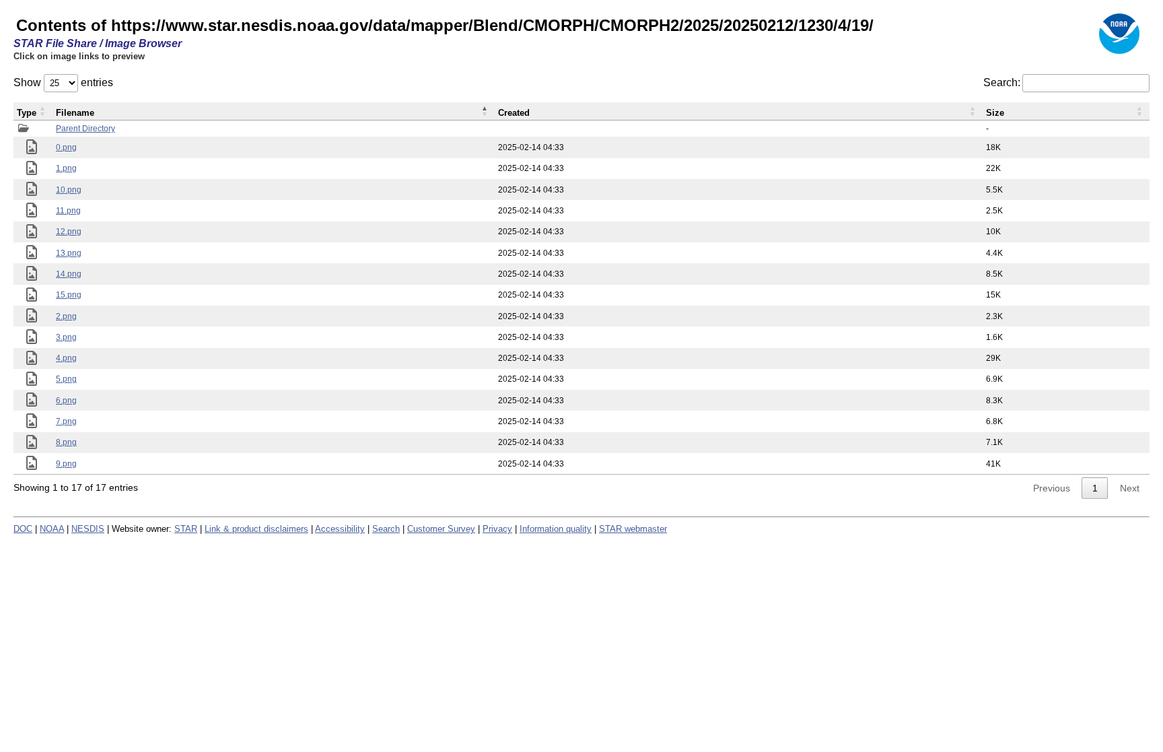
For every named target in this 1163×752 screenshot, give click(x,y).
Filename (75, 113)
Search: (1001, 82)
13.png (68, 253)
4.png (66, 358)
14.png (68, 274)
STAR (185, 529)
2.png (66, 316)
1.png (66, 168)
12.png (68, 231)
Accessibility (340, 529)
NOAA (52, 529)
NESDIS (87, 529)
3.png (66, 337)
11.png (68, 210)
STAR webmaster (633, 529)
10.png (68, 190)
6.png (66, 400)
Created (514, 113)
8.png (66, 442)
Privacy (497, 529)
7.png (66, 421)
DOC (22, 529)
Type (26, 113)
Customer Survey (441, 529)
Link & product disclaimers (256, 529)
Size (995, 113)
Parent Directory (85, 128)
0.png (66, 147)
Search (386, 529)
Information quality (556, 529)
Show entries (63, 82)
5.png (66, 379)
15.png (68, 295)
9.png (66, 464)
